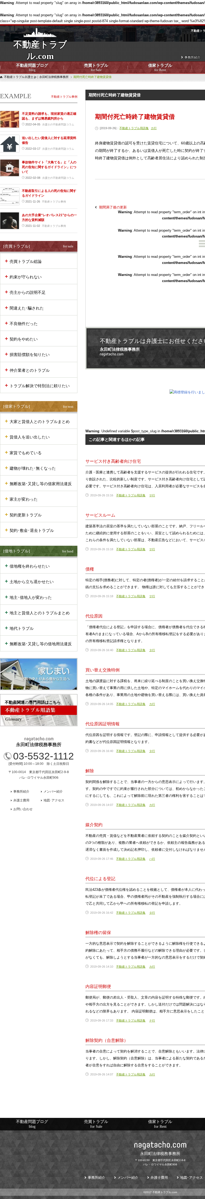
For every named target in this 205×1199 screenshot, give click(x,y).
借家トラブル (160, 67)
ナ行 (152, 1020)
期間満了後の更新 (113, 207)
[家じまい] (38, 674)
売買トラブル (96, 67)
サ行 (152, 495)
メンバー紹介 (53, 791)
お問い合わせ (23, 809)
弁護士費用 (21, 800)
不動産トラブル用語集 (134, 128)
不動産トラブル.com (40, 54)
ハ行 (152, 858)
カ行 (154, 128)
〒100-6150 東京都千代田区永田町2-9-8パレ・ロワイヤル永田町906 (160, 1158)
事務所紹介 (192, 57)
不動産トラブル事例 (64, 96)
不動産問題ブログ (32, 67)
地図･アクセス (54, 800)
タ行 (152, 650)
